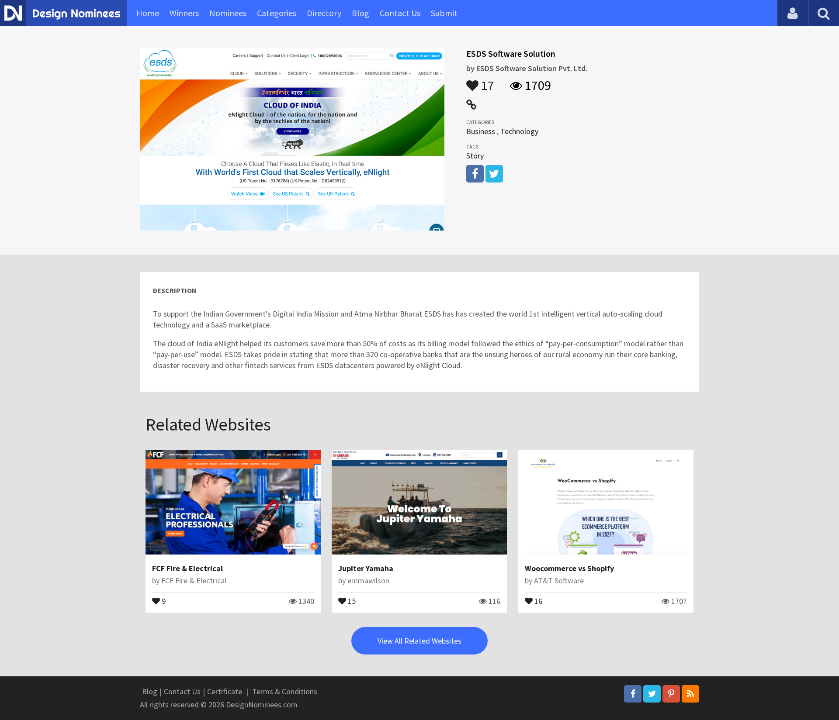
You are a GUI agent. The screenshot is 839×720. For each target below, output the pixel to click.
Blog (360, 12)
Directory (324, 12)
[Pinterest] (671, 694)
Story (475, 156)
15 (351, 600)
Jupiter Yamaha (365, 568)
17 (486, 81)
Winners (184, 12)
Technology (519, 131)
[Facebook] (632, 694)
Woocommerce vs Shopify (569, 568)
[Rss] (690, 694)
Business (480, 131)
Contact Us (400, 12)
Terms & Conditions (284, 691)
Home (147, 12)
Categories (276, 12)
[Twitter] (652, 694)
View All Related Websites (419, 641)
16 (537, 600)
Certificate (224, 691)
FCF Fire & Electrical (187, 568)
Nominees (227, 12)
